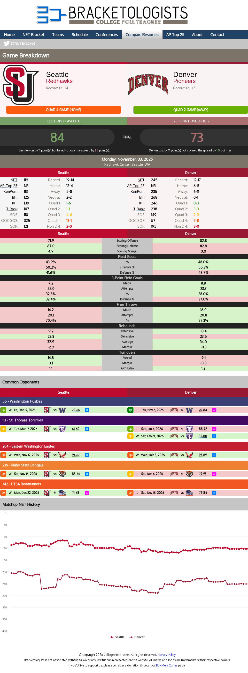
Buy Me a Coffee (166, 665)
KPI (14, 203)
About (197, 34)
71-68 (75, 492)
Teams (58, 34)
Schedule (80, 34)
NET (14, 180)
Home (9, 34)
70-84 (203, 410)
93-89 (203, 455)
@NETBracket (23, 43)
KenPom (10, 191)
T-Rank (11, 209)
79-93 (203, 474)
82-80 (203, 436)
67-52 (75, 429)
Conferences (107, 34)
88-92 (203, 429)
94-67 (75, 455)
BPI (14, 197)
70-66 (76, 410)
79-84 (203, 492)
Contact (217, 34)
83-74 (76, 474)
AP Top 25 (175, 34)
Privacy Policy (167, 655)
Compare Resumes (142, 34)
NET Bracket (33, 34)
